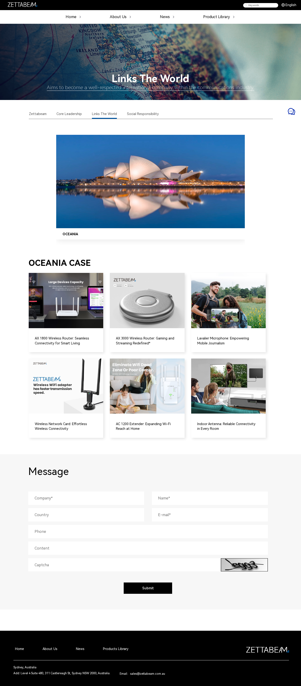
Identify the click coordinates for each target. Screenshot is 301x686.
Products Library (115, 649)
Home (71, 17)
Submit (148, 588)
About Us (50, 649)
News (165, 17)
